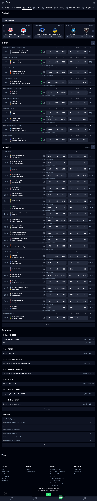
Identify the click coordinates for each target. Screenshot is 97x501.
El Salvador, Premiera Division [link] (13, 88)
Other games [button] (5, 476)
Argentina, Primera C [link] (11, 433)
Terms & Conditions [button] (55, 469)
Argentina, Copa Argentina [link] (12, 426)
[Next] (93, 31)
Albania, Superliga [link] (10, 419)
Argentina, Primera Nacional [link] (13, 436)
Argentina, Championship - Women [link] (15, 422)
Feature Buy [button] (5, 480)
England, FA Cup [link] (9, 313)
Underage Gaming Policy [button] (57, 478)
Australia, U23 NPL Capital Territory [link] (15, 47)
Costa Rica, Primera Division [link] (13, 78)
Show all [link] (87, 147)
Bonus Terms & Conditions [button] (57, 471)
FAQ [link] (75, 474)
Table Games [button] (5, 471)
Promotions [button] (29, 469)
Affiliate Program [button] (30, 471)
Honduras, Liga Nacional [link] (12, 98)
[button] (48, 47)
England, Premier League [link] (12, 252)
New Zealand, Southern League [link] (14, 125)
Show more (47, 409)
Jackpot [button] (4, 478)
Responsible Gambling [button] (56, 483)
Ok (48, 494)
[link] (12, 3)
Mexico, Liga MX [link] (9, 108)
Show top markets (47, 55)
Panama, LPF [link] (8, 135)
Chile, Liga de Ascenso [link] (11, 68)
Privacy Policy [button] (54, 485)
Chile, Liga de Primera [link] (11, 57)
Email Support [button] (78, 469)
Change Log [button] (77, 471)
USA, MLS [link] (8, 152)
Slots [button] (3, 469)
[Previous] (4, 31)
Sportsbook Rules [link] (55, 474)
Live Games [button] (5, 474)
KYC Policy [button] (53, 476)
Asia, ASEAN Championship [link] (12, 440)
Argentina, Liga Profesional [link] (12, 429)
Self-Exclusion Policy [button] (56, 480)
